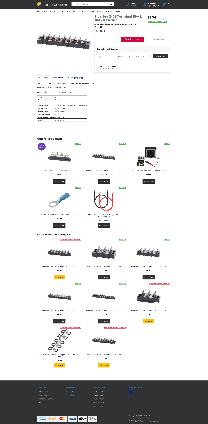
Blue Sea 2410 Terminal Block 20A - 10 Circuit (104, 170)
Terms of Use (97, 391)
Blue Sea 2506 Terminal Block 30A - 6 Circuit (59, 266)
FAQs (41, 402)
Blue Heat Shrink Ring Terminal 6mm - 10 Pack (59, 214)
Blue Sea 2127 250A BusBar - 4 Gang (59, 170)
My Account (43, 391)
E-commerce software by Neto (139, 418)
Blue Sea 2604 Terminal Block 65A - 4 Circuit (148, 266)
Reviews (70, 78)
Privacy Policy (97, 395)
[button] (133, 4)
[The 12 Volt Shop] (52, 4)
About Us (69, 391)
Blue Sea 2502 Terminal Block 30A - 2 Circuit (148, 310)
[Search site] (111, 4)
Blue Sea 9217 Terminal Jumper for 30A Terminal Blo (59, 355)
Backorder (59, 277)
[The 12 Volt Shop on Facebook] (131, 392)
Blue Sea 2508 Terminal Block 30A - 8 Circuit (104, 354)
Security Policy (98, 402)
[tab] (43, 77)
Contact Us (70, 395)
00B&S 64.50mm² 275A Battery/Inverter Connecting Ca (104, 215)
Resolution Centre (46, 399)
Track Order (43, 395)
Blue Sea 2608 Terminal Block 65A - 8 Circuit (59, 310)
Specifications (57, 78)
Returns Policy (98, 399)
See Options (104, 225)
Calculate (161, 56)
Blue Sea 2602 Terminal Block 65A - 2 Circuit (104, 266)
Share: (97, 31)
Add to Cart (134, 39)
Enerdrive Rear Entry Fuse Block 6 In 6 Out (148, 170)
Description (43, 78)
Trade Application (99, 406)
